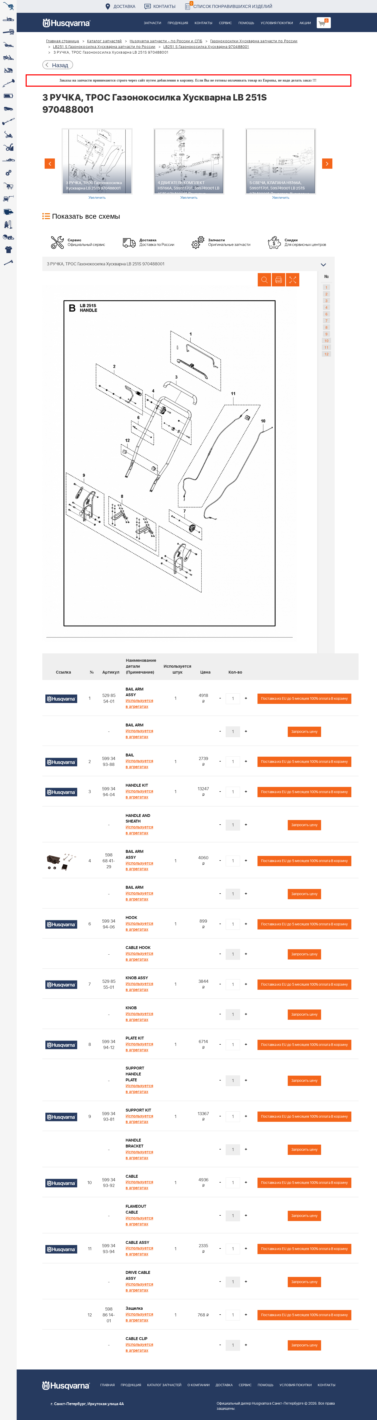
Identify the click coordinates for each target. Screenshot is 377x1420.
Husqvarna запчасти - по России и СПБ (166, 41)
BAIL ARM (134, 725)
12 (326, 353)
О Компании (198, 1385)
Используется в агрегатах (139, 704)
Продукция (178, 23)
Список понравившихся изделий (231, 5)
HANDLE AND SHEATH (138, 819)
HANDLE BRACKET (134, 1143)
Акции (305, 23)
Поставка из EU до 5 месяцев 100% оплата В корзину (304, 698)
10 (326, 340)
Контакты (164, 6)
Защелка (134, 1308)
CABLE (132, 1176)
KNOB (131, 1008)
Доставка (124, 6)
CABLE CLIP (136, 1339)
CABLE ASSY (137, 1242)
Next (327, 163)
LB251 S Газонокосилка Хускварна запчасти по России (104, 46)
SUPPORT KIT (138, 1110)
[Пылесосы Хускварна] (8, 224)
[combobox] (188, 264)
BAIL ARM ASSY (134, 692)
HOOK (131, 918)
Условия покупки (277, 23)
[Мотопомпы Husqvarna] (8, 211)
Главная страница (62, 41)
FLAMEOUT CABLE (136, 1209)
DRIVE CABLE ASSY (138, 1275)
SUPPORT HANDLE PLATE (135, 1074)
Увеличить (97, 197)
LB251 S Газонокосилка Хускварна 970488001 (206, 46)
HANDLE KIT (137, 785)
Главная (107, 1385)
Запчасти (152, 23)
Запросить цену (304, 731)
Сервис (225, 23)
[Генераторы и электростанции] (8, 185)
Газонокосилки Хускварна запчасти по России (253, 41)
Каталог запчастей (104, 41)
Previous (50, 163)
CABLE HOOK (138, 948)
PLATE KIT (135, 1038)
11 (326, 347)
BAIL (130, 755)
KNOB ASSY (137, 978)
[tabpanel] (97, 164)
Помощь (246, 23)
